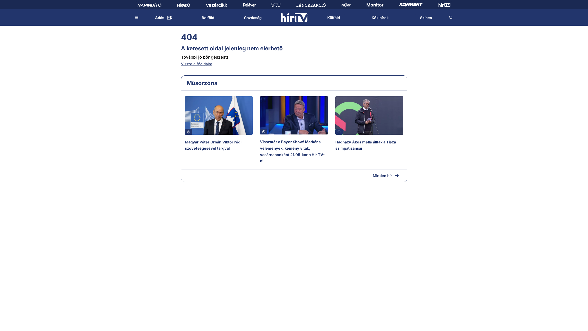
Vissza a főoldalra (196, 64)
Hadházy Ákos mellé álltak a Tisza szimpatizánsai (365, 145)
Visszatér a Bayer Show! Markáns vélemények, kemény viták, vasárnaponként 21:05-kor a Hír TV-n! (292, 151)
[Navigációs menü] (136, 17)
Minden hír (382, 175)
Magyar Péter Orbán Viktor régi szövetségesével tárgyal (213, 145)
